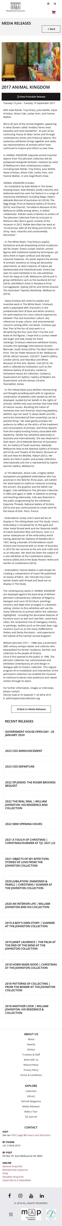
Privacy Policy (31, 1069)
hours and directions (39, 1135)
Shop (5, 1173)
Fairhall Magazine (31, 1101)
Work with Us (31, 1059)
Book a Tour (31, 1111)
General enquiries (12, 1166)
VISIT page (17, 1135)
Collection (31, 1091)
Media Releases (31, 1106)
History (31, 1049)
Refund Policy (31, 1064)
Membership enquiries (15, 1169)
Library (31, 1096)
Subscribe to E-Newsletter (16, 1180)
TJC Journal (31, 1116)
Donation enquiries (13, 1176)
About (31, 1039)
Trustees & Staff (31, 1054)
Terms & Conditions (31, 1075)
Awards (31, 1044)
